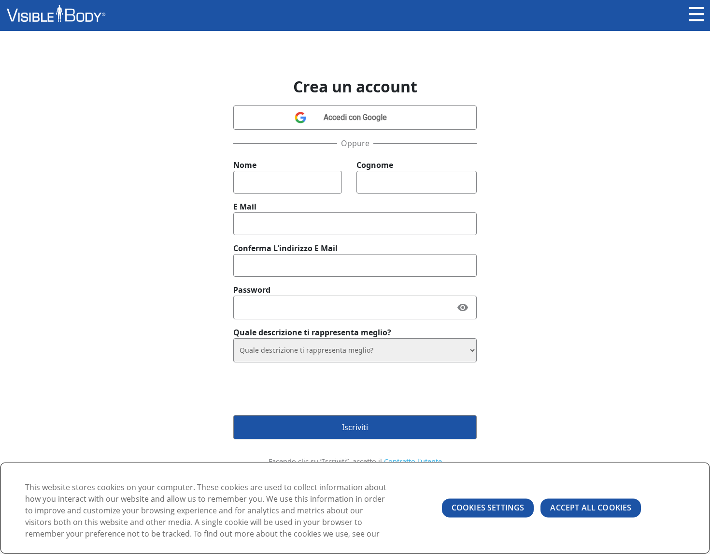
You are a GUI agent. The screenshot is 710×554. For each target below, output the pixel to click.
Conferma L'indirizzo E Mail (285, 248)
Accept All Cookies (590, 507)
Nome (244, 165)
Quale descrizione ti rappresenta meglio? (312, 332)
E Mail (244, 206)
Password (251, 289)
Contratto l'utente (413, 461)
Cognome (374, 165)
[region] (355, 508)
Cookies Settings (488, 507)
